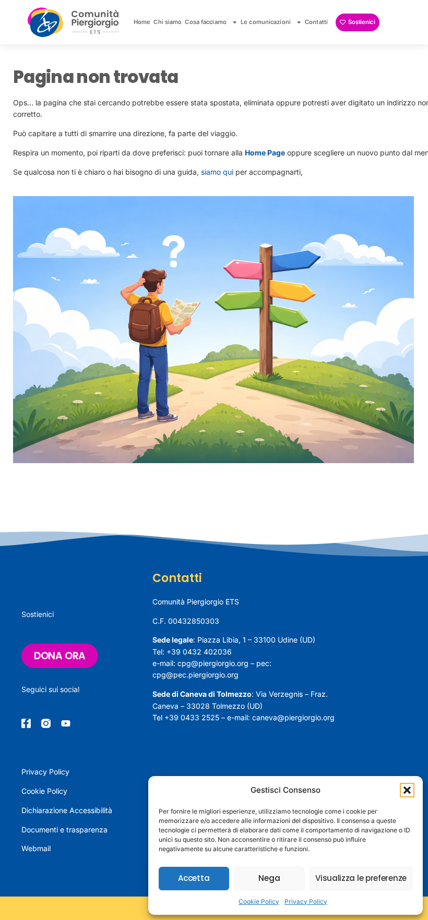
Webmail (36, 848)
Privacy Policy (305, 901)
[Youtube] (65, 723)
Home (142, 22)
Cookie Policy (259, 901)
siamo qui (217, 171)
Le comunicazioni (266, 22)
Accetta (193, 878)
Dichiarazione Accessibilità (66, 810)
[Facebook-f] (26, 723)
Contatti (316, 22)
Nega (269, 878)
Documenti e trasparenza (64, 829)
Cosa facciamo (205, 22)
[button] (407, 790)
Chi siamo (167, 22)
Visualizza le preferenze (361, 878)
